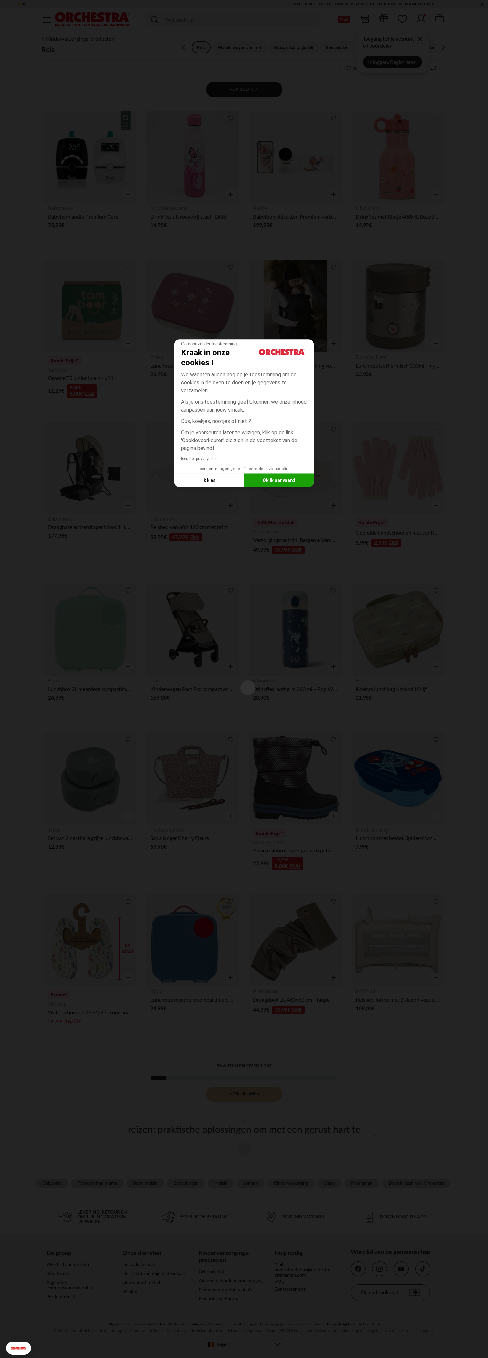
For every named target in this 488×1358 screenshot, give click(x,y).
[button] (18, 1348)
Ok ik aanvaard (279, 480)
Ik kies (209, 480)
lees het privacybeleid (200, 458)
